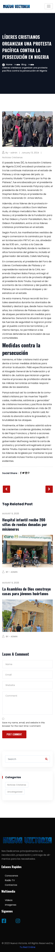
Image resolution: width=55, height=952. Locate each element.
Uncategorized (14, 791)
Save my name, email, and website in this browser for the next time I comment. (23, 724)
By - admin (11, 152)
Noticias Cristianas (12, 157)
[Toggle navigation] (49, 6)
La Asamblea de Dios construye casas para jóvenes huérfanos (26, 591)
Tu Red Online (27, 947)
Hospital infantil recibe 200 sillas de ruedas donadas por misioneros (24, 524)
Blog (23, 64)
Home (9, 64)
